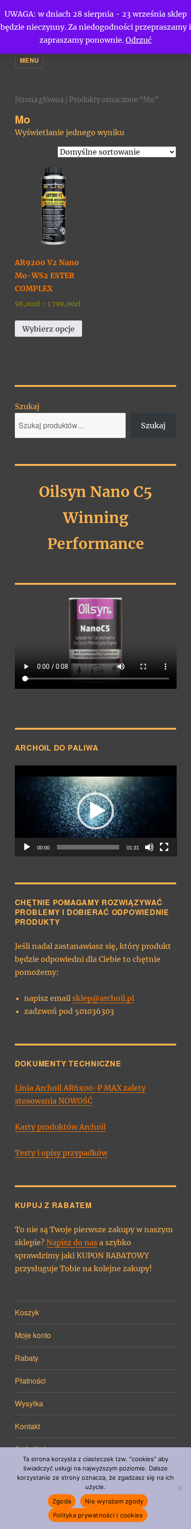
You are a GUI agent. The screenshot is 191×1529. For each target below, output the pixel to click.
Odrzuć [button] (139, 40)
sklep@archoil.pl (103, 998)
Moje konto (33, 1335)
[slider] (88, 847)
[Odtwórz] (27, 847)
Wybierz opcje (48, 328)
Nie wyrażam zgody (114, 1501)
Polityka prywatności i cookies (98, 1515)
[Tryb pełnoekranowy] (164, 847)
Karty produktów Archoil (60, 1126)
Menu (29, 60)
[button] (95, 811)
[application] (96, 810)
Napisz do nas (71, 1242)
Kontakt (27, 1426)
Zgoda (61, 1501)
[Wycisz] (149, 847)
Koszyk (27, 1312)
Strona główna (39, 100)
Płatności (30, 1380)
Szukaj (27, 406)
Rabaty (26, 1358)
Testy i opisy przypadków (61, 1152)
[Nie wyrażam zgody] (179, 1488)
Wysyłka (29, 1403)
